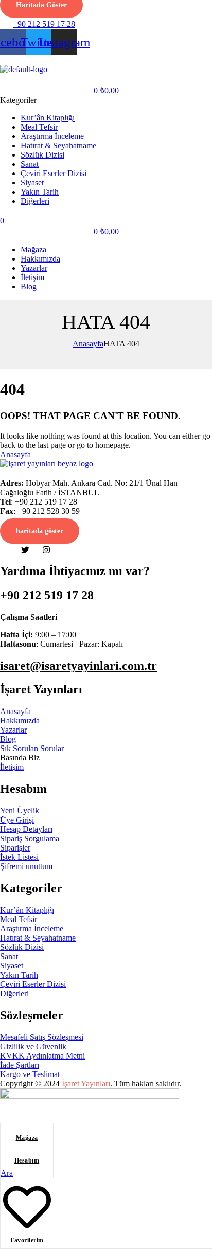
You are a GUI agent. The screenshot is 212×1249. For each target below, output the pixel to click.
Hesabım (27, 1160)
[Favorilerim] (27, 1227)
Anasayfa (88, 343)
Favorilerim (27, 1240)
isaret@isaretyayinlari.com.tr (78, 665)
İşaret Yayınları (86, 1083)
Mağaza (27, 1137)
